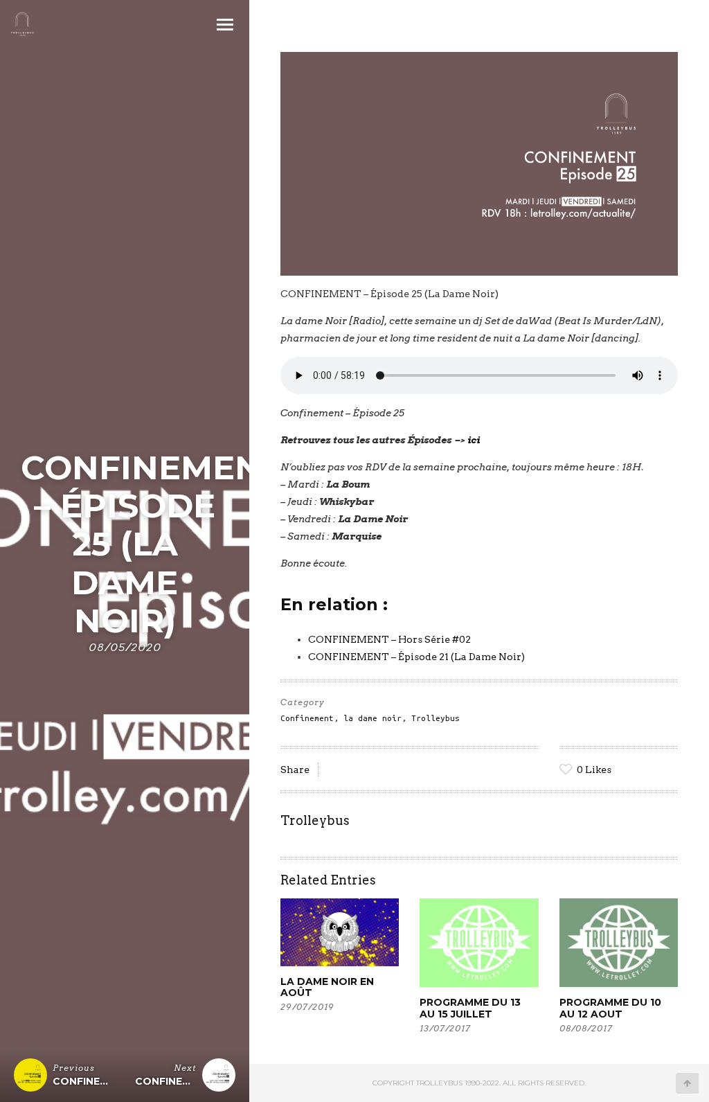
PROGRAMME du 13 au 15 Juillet (470, 1008)
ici (473, 439)
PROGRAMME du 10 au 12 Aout (610, 1008)
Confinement (307, 717)
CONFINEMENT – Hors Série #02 (389, 639)
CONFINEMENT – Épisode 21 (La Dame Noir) (416, 656)
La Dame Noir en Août (327, 987)
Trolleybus (435, 717)
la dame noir (372, 717)
